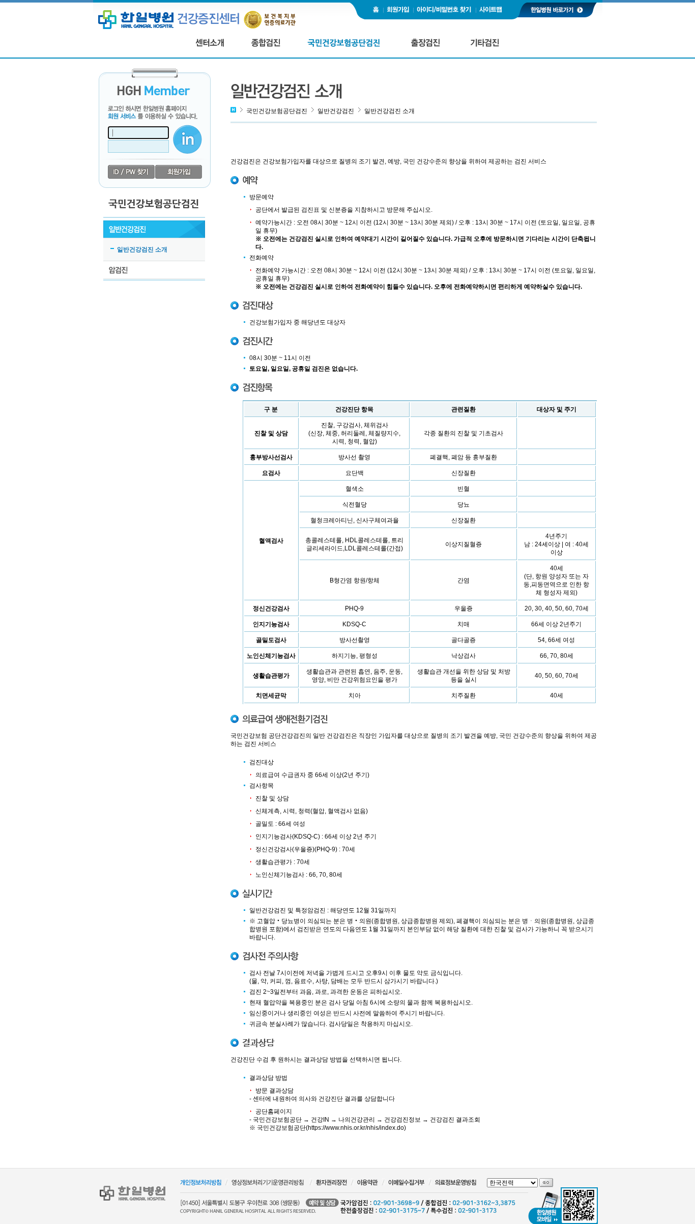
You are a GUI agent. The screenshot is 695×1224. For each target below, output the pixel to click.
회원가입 (178, 172)
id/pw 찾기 (131, 172)
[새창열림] (557, 9)
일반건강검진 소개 (142, 249)
